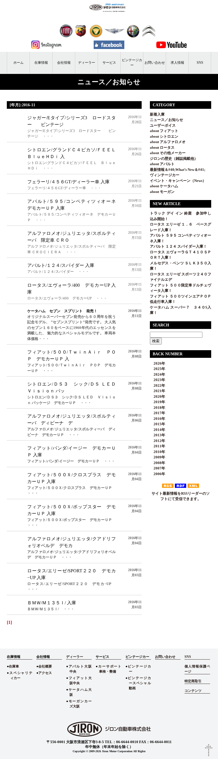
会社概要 (45, 666)
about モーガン (162, 192)
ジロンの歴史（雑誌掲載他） (174, 158)
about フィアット (164, 131)
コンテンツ (193, 691)
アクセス (45, 673)
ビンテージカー (132, 62)
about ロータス (162, 147)
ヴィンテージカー (164, 175)
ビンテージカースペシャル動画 (139, 683)
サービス (109, 63)
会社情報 (64, 63)
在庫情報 (41, 63)
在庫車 (14, 666)
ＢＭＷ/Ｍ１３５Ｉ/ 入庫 (51, 602)
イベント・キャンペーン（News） (178, 180)
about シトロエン (164, 136)
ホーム (18, 63)
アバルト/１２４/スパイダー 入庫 (60, 265)
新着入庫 (157, 114)
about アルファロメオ (168, 142)
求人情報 (177, 63)
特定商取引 (193, 681)
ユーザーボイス (163, 125)
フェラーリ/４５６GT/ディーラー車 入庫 (68, 181)
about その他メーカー (168, 153)
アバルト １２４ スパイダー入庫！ (178, 246)
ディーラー (86, 63)
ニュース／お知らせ (166, 120)
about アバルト (162, 164)
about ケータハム (164, 186)
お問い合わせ (154, 63)
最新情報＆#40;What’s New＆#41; (177, 169)
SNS (200, 63)
